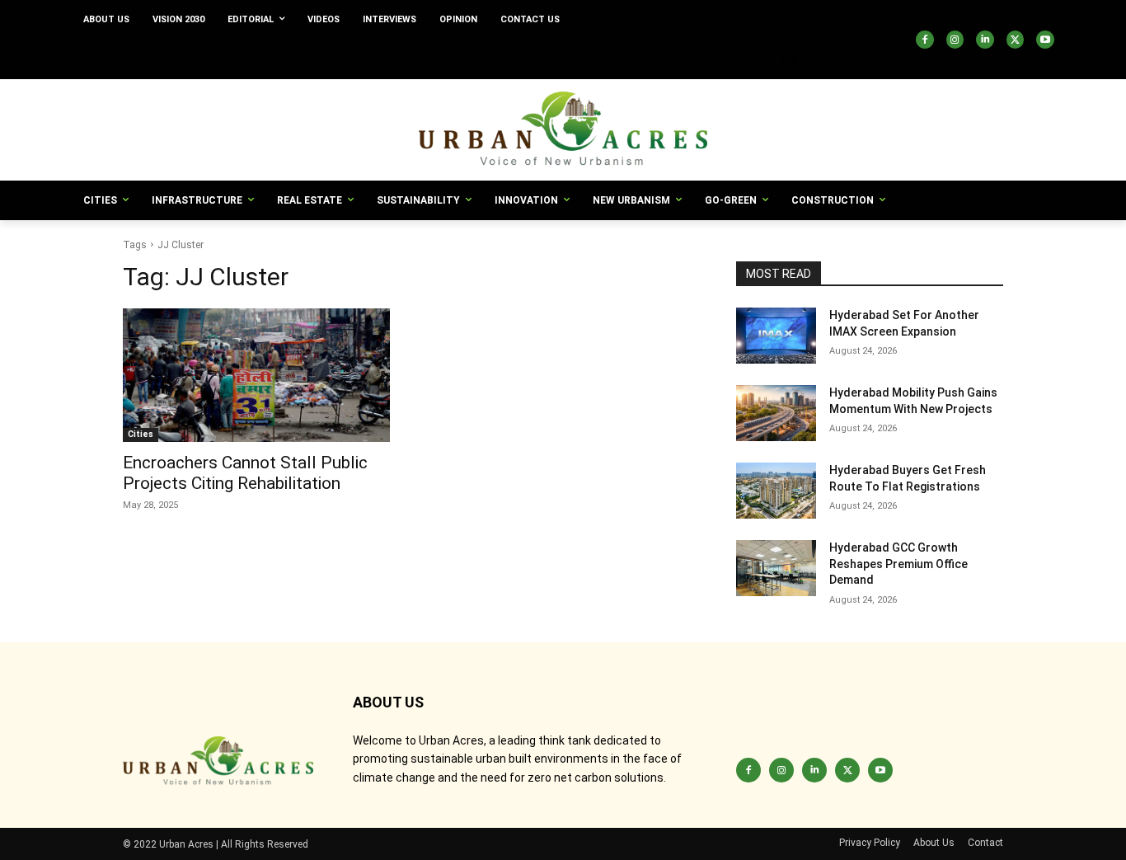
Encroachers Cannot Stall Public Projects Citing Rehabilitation (245, 473)
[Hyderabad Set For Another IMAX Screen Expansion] (776, 336)
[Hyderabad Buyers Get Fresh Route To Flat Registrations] (776, 491)
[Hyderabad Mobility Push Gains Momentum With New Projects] (776, 413)
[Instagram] (955, 40)
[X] (1015, 40)
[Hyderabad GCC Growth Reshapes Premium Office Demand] (776, 568)
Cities (140, 434)
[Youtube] (1045, 40)
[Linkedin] (985, 40)
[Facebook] (925, 40)
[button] (789, 59)
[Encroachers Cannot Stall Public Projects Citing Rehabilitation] (256, 375)
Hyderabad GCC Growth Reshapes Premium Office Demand (898, 563)
